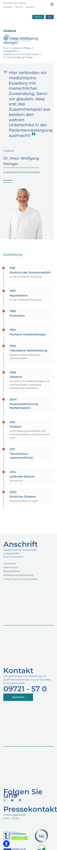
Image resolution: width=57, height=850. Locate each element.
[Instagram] (4, 800)
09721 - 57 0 (25, 688)
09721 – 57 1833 (11, 818)
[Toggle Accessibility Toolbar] (6, 843)
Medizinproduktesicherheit (18, 575)
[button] (52, 4)
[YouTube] (12, 800)
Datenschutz (10, 567)
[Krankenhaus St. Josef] (16, 41)
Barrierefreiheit (11, 571)
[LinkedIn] (20, 800)
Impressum (9, 563)
